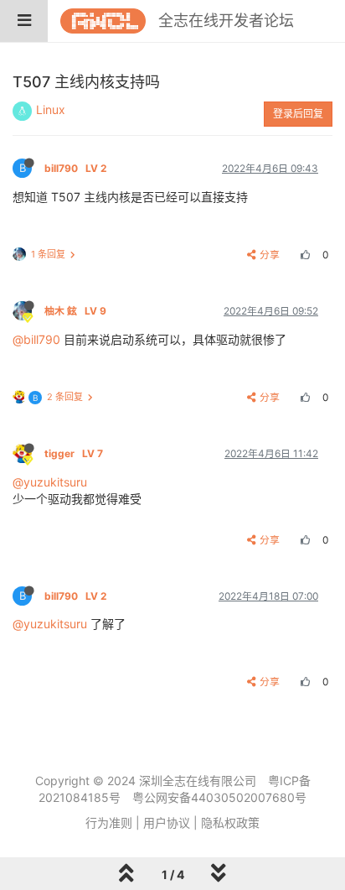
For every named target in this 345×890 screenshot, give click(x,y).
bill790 (75, 168)
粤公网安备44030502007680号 (219, 797)
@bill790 (36, 339)
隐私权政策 (230, 822)
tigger (73, 453)
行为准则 (108, 822)
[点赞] (303, 254)
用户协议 (166, 822)
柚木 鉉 (75, 310)
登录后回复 (298, 113)
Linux (50, 109)
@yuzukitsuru (50, 482)
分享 (269, 254)
